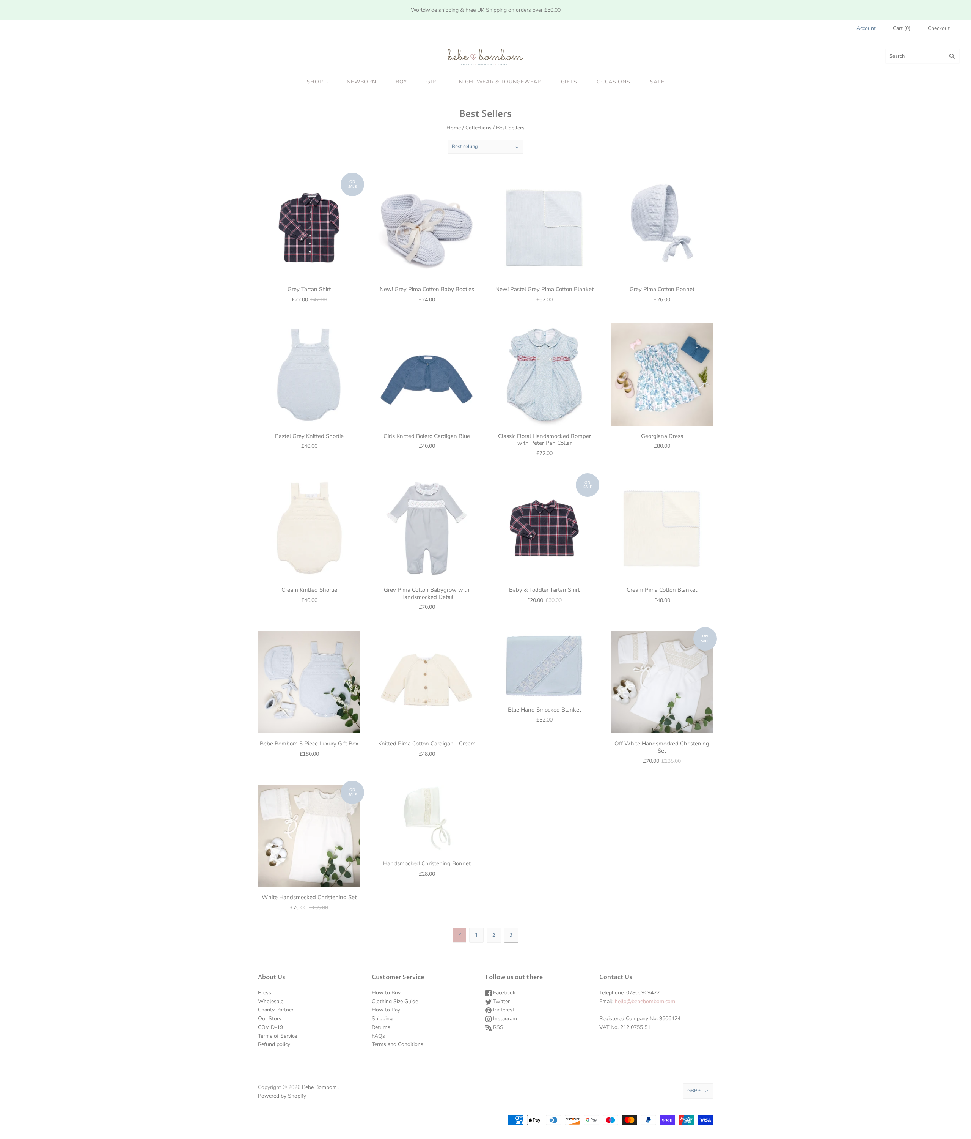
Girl (432, 81)
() (901, 28)
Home (453, 127)
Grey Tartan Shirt (309, 289)
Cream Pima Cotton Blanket (662, 590)
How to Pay (386, 1009)
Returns (381, 1027)
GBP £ (694, 1090)
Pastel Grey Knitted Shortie (309, 436)
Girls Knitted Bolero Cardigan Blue (426, 436)
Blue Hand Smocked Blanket (544, 710)
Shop (315, 81)
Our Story (269, 1018)
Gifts (569, 81)
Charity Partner (276, 1009)
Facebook (503, 992)
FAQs (378, 1036)
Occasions (613, 81)
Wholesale (270, 1001)
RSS (497, 1027)
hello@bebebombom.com (645, 1001)
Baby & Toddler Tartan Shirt (544, 590)
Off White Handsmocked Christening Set (661, 747)
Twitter (501, 1001)
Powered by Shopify (282, 1096)
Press (264, 992)
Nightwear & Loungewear (500, 81)
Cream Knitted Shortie (309, 590)
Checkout (939, 28)
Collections (478, 127)
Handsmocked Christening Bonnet (427, 863)
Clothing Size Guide (395, 1001)
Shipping (382, 1018)
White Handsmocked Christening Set (309, 897)
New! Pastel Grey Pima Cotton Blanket (544, 289)
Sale (657, 81)
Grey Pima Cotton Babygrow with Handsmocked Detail (427, 593)
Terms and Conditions (397, 1044)
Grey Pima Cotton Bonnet (662, 289)
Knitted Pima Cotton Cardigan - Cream (427, 743)
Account (866, 28)
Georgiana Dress (662, 436)
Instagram (504, 1018)
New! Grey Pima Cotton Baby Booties (427, 289)
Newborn (361, 81)
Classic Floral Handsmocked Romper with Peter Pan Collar (544, 439)
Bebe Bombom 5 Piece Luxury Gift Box (309, 743)
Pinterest (503, 1009)
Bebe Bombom (319, 1087)
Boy (401, 81)
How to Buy (386, 992)
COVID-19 (270, 1027)
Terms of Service (277, 1036)
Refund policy (274, 1044)
